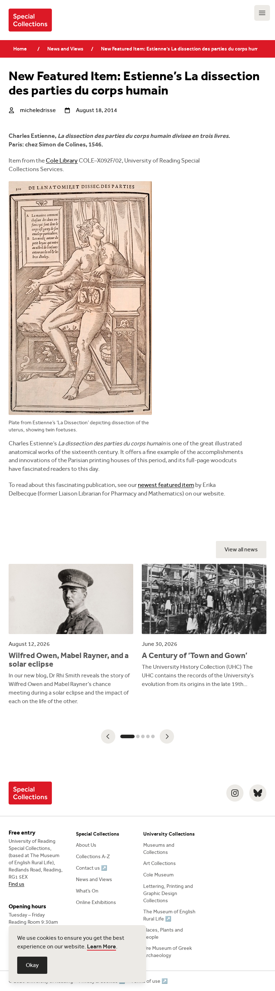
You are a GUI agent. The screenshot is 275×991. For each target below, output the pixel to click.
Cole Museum (158, 875)
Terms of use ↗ (149, 981)
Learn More (101, 946)
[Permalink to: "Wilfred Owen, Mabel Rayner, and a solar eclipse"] (71, 635)
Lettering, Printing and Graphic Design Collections (168, 893)
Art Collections (159, 863)
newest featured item (166, 485)
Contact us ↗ (91, 868)
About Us (86, 845)
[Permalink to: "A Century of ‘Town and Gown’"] (204, 626)
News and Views (65, 49)
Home (20, 49)
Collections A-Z (93, 857)
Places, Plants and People (163, 933)
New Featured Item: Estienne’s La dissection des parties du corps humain (179, 49)
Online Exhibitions (96, 902)
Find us (16, 884)
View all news (241, 549)
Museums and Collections (158, 848)
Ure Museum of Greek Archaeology (167, 951)
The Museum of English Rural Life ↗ (169, 915)
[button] (108, 736)
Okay (32, 965)
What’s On (87, 891)
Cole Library (62, 160)
